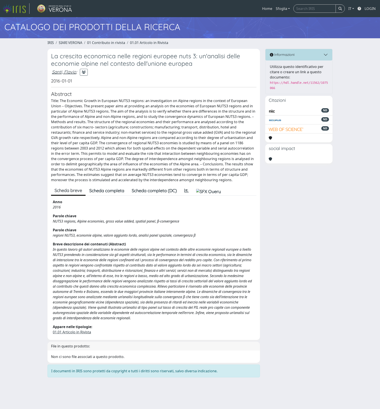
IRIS (51, 42)
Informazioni (283, 54)
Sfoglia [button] (281, 8)
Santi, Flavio (64, 72)
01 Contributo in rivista (106, 42)
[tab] (186, 190)
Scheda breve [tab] (68, 190)
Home (267, 8)
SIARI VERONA (70, 42)
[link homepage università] (54, 8)
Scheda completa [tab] (106, 190)
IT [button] (349, 8)
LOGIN (370, 8)
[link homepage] (16, 8)
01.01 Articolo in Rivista (149, 42)
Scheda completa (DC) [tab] (154, 190)
